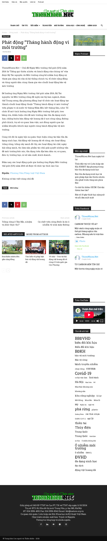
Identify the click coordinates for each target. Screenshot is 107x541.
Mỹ (76, 404)
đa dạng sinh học (86, 461)
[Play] (77, 321)
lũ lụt (99, 395)
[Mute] (97, 321)
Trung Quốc (81, 431)
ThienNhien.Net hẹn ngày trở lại (89, 158)
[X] (11, 58)
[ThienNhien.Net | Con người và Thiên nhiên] (53, 13)
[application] (89, 315)
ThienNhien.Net (90, 216)
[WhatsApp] (24, 58)
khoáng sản (80, 391)
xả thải (77, 441)
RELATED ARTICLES (13, 234)
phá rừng (82, 409)
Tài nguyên (47, 25)
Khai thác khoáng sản (84, 387)
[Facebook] (5, 58)
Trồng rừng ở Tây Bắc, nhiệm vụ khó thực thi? (17, 223)
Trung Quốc (81, 436)
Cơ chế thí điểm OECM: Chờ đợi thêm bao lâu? (89, 189)
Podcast (41, 2)
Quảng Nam (79, 414)
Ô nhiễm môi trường (85, 447)
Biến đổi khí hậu (84, 346)
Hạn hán (88, 382)
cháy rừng (79, 369)
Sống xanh (13, 32)
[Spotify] (60, 524)
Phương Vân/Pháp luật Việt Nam (27, 173)
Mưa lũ (97, 400)
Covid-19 (83, 373)
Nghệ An (83, 405)
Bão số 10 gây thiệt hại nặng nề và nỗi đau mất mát (89, 196)
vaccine (92, 436)
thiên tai (81, 423)
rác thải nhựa (92, 414)
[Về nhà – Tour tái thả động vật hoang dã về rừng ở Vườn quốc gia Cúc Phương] (59, 247)
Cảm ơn (14, 2)
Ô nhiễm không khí (89, 441)
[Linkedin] (47, 524)
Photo (82, 241)
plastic (95, 409)
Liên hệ (32, 2)
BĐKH (80, 351)
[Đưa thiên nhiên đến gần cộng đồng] (12, 247)
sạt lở (90, 418)
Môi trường (59, 25)
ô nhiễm (79, 452)
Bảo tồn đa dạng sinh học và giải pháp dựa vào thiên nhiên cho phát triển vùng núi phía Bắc (90, 178)
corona (90, 368)
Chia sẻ (79, 249)
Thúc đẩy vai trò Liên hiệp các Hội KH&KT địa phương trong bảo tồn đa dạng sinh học (89, 166)
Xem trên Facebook (82, 246)
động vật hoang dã (85, 469)
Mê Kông (79, 400)
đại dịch (79, 465)
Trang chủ (14, 25)
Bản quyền (23, 2)
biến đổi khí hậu (86, 342)
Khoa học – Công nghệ (75, 25)
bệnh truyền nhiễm (86, 364)
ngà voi (91, 405)
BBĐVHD (82, 338)
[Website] (66, 524)
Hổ (94, 382)
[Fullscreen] (101, 321)
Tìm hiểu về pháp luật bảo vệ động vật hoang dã (35, 259)
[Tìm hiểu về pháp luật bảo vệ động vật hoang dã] (35, 247)
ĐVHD (81, 457)
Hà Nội (79, 382)
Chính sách (92, 25)
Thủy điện (83, 427)
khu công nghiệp (85, 395)
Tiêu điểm (34, 25)
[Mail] (53, 524)
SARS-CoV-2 (80, 419)
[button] (101, 25)
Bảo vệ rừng (81, 359)
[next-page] (8, 270)
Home (4, 32)
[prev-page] (3, 270)
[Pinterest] (17, 58)
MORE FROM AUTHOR (37, 234)
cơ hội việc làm (81, 377)
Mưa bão (88, 400)
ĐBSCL (89, 452)
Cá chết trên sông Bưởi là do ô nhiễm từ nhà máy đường (53, 223)
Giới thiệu (5, 2)
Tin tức (25, 25)
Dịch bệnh (94, 377)
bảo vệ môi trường (85, 355)
